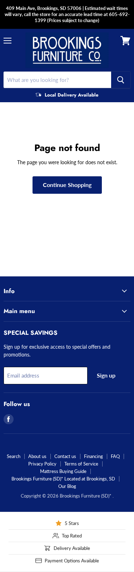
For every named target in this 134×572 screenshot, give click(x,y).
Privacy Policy (42, 464)
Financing (93, 456)
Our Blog (67, 486)
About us (37, 456)
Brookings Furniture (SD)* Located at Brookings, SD (63, 479)
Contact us (65, 456)
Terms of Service (81, 464)
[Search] (120, 80)
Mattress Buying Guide (63, 471)
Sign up (106, 375)
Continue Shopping (67, 184)
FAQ (115, 456)
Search (13, 456)
